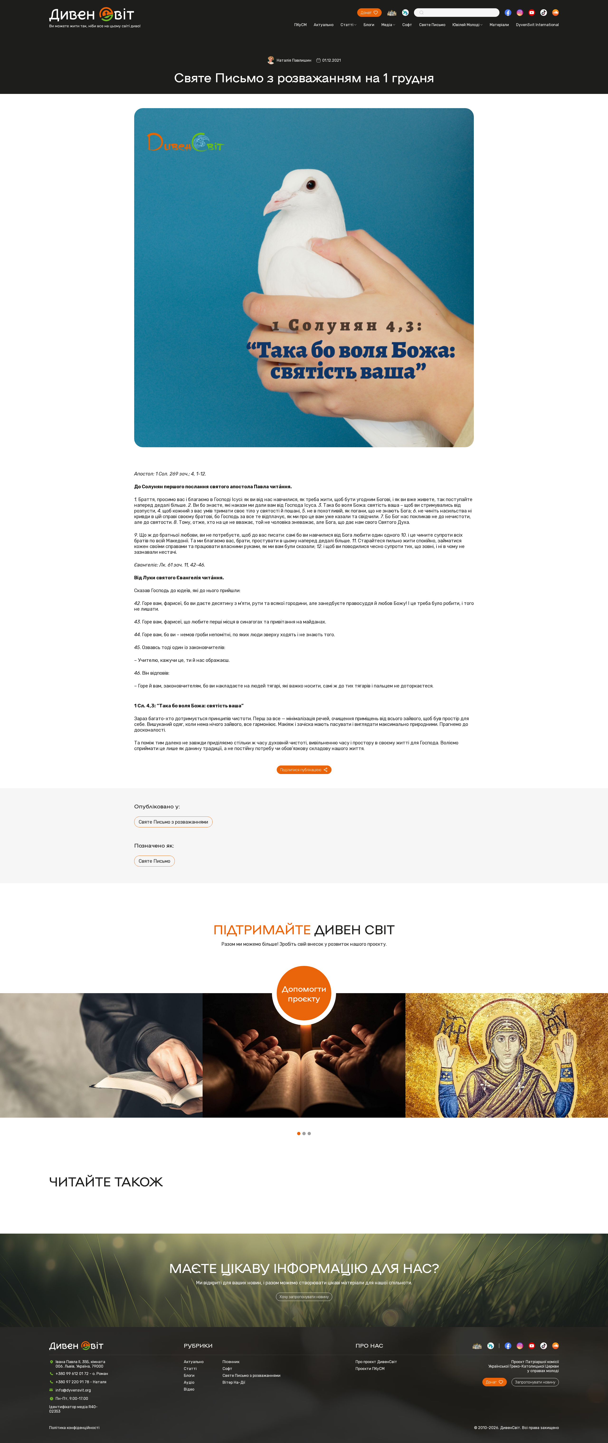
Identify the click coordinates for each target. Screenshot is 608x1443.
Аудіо (189, 1382)
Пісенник (231, 1362)
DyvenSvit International (537, 25)
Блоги (369, 25)
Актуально (323, 25)
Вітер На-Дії (234, 1382)
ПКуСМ (300, 25)
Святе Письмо (432, 25)
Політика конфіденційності (74, 1427)
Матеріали (499, 25)
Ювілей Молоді (466, 25)
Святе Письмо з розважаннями (173, 822)
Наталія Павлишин (294, 60)
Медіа (386, 25)
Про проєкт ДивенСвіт (376, 1362)
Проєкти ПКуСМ (370, 1368)
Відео (189, 1389)
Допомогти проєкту (304, 993)
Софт (407, 25)
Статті (347, 25)
